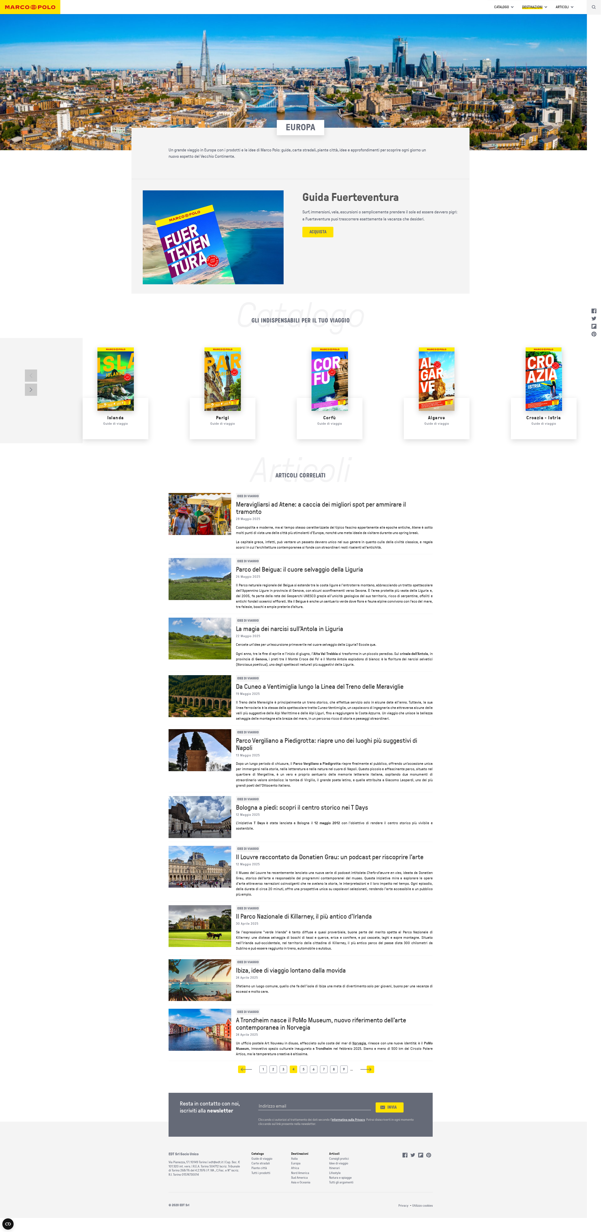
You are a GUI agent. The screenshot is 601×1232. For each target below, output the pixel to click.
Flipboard (594, 326)
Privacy (403, 1205)
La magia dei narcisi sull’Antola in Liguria (289, 628)
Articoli (562, 7)
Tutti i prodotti (260, 1173)
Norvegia (359, 1043)
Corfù (329, 417)
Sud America (299, 1177)
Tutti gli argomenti (341, 1182)
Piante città (259, 1168)
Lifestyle (335, 1173)
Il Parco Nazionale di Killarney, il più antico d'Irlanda (304, 916)
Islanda (115, 417)
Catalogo (501, 7)
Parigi (222, 417)
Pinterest (594, 334)
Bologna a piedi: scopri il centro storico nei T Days (302, 807)
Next (31, 390)
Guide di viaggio (261, 1158)
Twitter (594, 318)
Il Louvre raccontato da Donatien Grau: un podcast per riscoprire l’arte (330, 857)
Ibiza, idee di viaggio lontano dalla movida (291, 970)
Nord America (300, 1173)
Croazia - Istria (543, 417)
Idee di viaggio (338, 1163)
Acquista (317, 232)
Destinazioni (532, 7)
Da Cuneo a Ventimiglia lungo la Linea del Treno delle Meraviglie (320, 686)
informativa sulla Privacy (348, 1119)
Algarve (436, 417)
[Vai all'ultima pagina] (370, 1069)
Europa (295, 1163)
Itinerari (334, 1168)
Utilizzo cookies (422, 1205)
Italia (294, 1158)
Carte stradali (260, 1163)
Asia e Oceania (300, 1182)
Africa (295, 1168)
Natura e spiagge (340, 1177)
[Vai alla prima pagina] (242, 1069)
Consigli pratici (339, 1158)
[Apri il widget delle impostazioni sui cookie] (8, 1224)
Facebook (594, 311)
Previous (31, 376)
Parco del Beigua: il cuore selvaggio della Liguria (299, 569)
